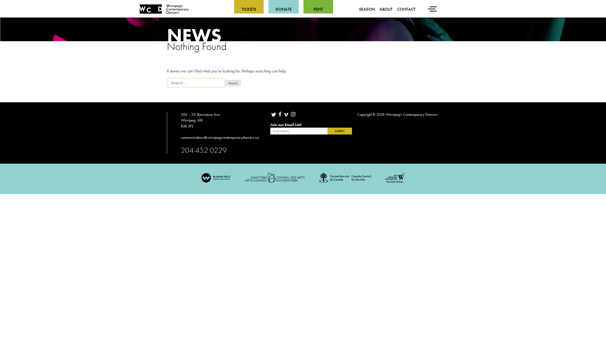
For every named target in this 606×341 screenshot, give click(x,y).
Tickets (249, 9)
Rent (318, 9)
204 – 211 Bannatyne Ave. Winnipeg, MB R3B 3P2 (201, 120)
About (385, 9)
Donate (284, 9)
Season (367, 9)
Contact (406, 9)
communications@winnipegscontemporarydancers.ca (220, 137)
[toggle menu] (433, 5)
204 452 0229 (204, 150)
